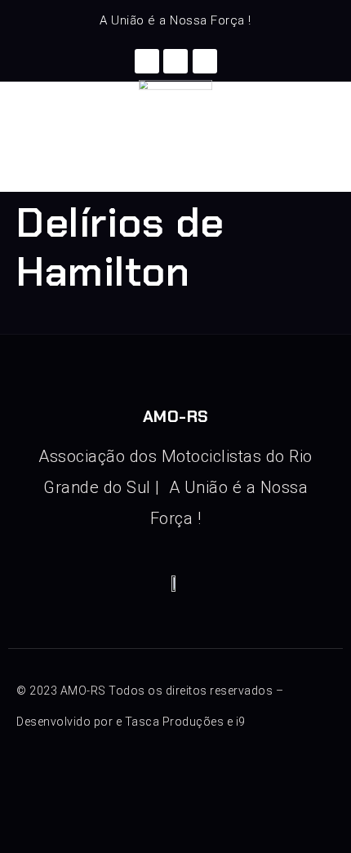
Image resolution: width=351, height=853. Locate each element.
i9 (241, 721)
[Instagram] (175, 61)
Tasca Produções (174, 721)
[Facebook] (147, 61)
